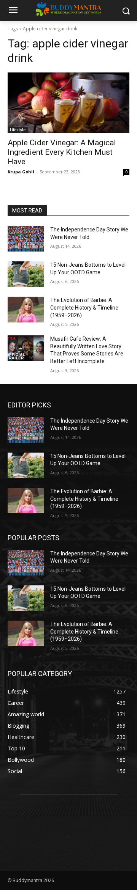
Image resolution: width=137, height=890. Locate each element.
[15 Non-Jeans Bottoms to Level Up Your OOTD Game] (26, 274)
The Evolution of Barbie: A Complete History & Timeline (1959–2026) (84, 307)
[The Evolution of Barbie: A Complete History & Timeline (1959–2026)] (26, 309)
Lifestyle (17, 129)
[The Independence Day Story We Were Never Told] (26, 239)
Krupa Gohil (21, 172)
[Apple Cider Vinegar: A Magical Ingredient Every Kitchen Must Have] (68, 102)
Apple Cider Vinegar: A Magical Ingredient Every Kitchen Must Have (62, 152)
